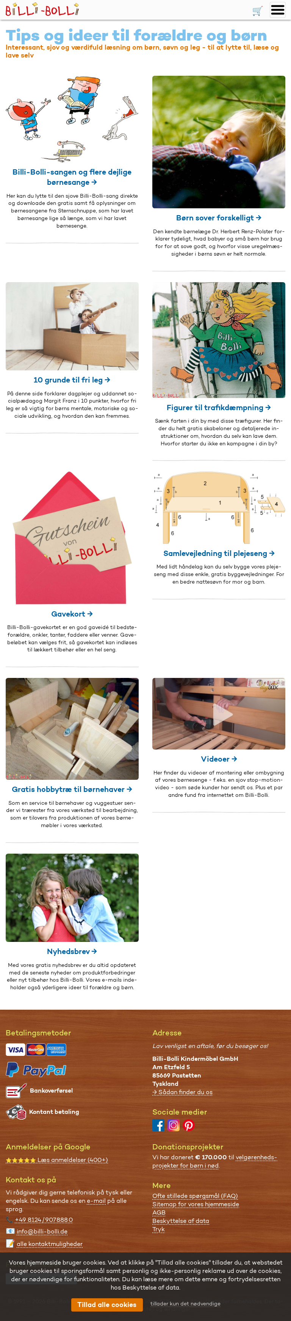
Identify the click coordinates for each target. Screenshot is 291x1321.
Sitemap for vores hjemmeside (195, 1204)
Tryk (158, 1229)
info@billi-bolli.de (42, 1231)
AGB (159, 1212)
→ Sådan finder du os (182, 1092)
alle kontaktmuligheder (50, 1244)
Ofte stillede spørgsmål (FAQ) (195, 1195)
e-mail (96, 1200)
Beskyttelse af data (180, 1220)
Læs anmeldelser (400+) (57, 1159)
